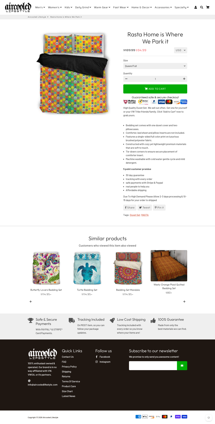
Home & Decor (140, 7)
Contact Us (68, 356)
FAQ (64, 361)
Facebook (104, 356)
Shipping (66, 371)
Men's (39, 7)
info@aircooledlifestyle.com (42, 384)
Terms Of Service (71, 381)
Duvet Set (135, 214)
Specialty (181, 7)
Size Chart (67, 391)
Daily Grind (82, 7)
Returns (66, 376)
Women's (54, 7)
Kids (68, 7)
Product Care (69, 386)
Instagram (104, 361)
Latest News (68, 396)
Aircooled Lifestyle (37, 17)
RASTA (145, 214)
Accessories (162, 7)
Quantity (127, 73)
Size (125, 60)
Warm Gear (101, 7)
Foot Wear (120, 7)
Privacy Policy (69, 366)
